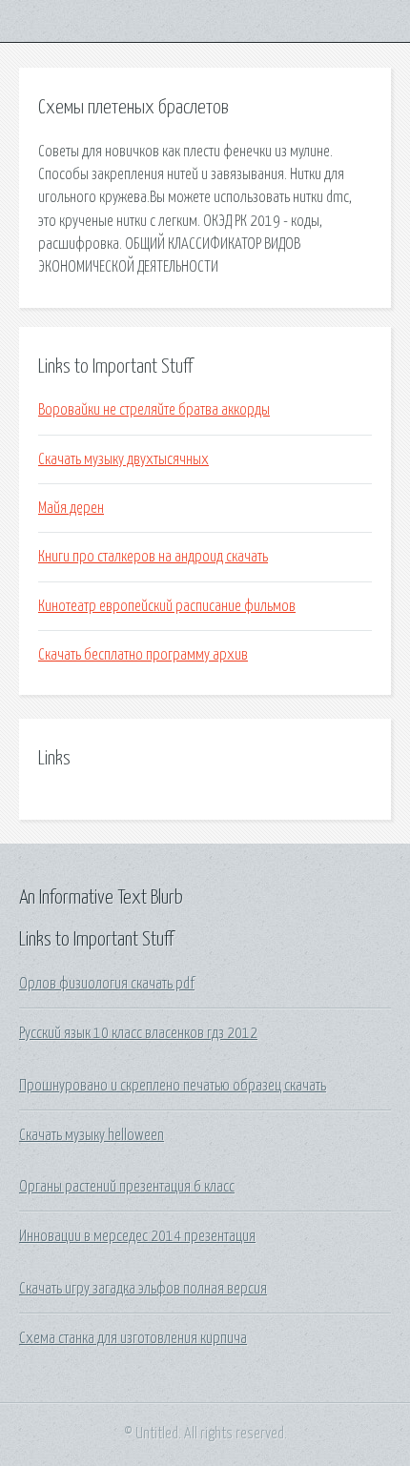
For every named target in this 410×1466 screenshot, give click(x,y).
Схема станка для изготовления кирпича (133, 1338)
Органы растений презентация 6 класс (127, 1186)
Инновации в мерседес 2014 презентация (137, 1236)
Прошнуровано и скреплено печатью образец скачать (172, 1085)
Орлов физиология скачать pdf (107, 983)
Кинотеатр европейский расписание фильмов (167, 606)
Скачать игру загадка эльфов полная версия (143, 1288)
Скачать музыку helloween (91, 1135)
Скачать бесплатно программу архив (143, 654)
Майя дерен (71, 508)
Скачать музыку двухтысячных (123, 459)
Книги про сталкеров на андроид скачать (153, 556)
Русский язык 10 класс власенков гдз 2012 (138, 1033)
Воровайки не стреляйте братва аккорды (154, 409)
